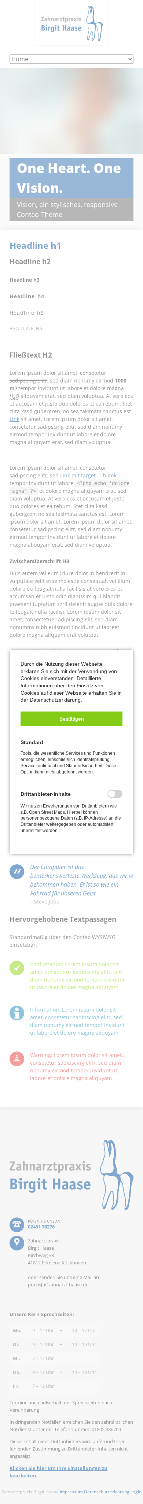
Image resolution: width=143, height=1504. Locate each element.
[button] (71, 719)
